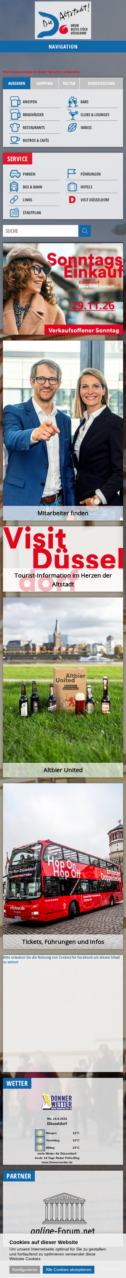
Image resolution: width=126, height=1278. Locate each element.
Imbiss (86, 127)
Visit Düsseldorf (95, 199)
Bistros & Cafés (36, 140)
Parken (29, 174)
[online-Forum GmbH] (63, 1233)
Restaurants (34, 127)
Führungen (91, 174)
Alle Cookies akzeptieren (68, 1269)
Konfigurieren (24, 1269)
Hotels (86, 187)
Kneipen (30, 101)
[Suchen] (85, 231)
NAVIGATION (63, 46)
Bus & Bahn (32, 187)
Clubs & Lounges (95, 114)
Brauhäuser (33, 114)
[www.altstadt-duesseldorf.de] (63, 20)
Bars (84, 101)
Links (27, 199)
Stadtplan (32, 212)
